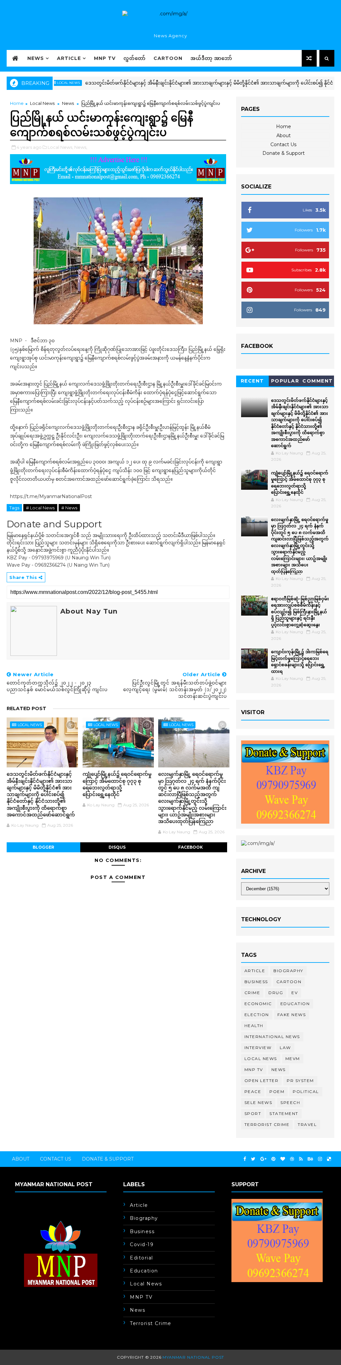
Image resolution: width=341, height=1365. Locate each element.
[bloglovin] (283, 1159)
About (283, 135)
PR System (300, 1080)
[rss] (300, 1159)
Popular (285, 381)
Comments (317, 382)
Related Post (26, 708)
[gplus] (263, 1159)
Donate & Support (283, 153)
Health (253, 1025)
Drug (275, 992)
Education (295, 1003)
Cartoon (168, 58)
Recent (252, 381)
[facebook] (245, 1159)
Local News (42, 103)
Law (285, 1047)
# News (69, 507)
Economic (258, 1003)
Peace (252, 1091)
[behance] (310, 1159)
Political (306, 1091)
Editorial (141, 1258)
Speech (290, 1102)
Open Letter (261, 1080)
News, (80, 147)
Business (256, 981)
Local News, (60, 147)
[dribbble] (292, 1159)
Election (256, 1014)
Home (17, 103)
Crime (252, 992)
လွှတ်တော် (135, 58)
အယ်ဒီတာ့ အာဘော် (211, 58)
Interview (258, 1047)
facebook (190, 847)
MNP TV (105, 58)
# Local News (40, 507)
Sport (252, 1113)
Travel (307, 1124)
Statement (283, 1113)
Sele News (258, 1102)
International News (272, 1036)
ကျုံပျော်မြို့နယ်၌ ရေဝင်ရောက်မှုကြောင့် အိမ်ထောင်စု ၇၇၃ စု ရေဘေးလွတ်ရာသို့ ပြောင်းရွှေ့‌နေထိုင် (117, 784)
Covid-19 (142, 1244)
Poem (276, 1091)
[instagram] (320, 1159)
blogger (43, 847)
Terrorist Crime (267, 1124)
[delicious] (329, 1159)
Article (69, 58)
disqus (117, 847)
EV (294, 992)
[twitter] (253, 1159)
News (35, 58)
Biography (288, 970)
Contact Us (283, 144)
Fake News (291, 1014)
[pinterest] (273, 1159)
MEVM (292, 1058)
